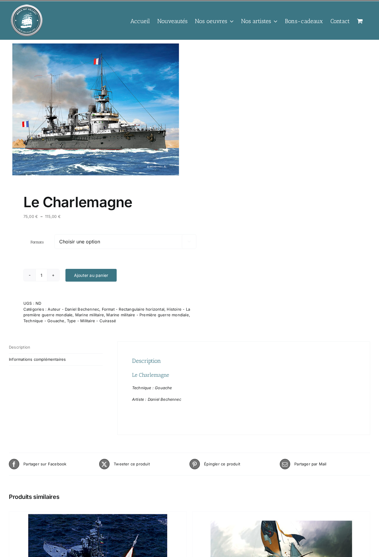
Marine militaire (89, 314)
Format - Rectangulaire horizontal (133, 309)
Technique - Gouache (44, 320)
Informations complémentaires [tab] (37, 359)
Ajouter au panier (91, 275)
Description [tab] (19, 347)
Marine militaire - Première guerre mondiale (147, 314)
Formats (37, 242)
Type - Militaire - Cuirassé (91, 320)
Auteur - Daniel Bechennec (73, 309)
